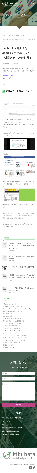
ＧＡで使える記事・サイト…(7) (12, 306)
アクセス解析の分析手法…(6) (12, 323)
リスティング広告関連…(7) (11, 342)
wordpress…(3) (7, 316)
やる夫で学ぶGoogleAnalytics (16, 35)
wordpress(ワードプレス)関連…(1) (13, 318)
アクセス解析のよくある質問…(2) (13, 321)
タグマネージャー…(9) (10, 333)
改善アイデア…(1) (8, 347)
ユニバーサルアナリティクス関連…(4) (14, 338)
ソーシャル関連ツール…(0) (11, 330)
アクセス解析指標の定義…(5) (12, 325)
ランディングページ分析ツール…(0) (14, 340)
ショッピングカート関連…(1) (12, 328)
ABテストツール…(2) (9, 304)
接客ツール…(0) (8, 345)
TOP (4, 35)
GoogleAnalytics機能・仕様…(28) (13, 311)
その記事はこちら (8, 75)
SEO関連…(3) (7, 313)
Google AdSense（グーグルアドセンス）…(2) (17, 309)
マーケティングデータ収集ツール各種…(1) (16, 335)
